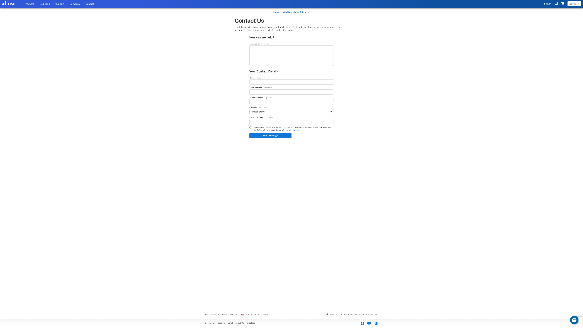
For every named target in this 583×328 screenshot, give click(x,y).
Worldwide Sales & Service (296, 12)
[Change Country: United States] (242, 314)
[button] (574, 320)
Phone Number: (260, 97)
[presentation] (291, 164)
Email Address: (260, 87)
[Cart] (563, 4)
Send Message (270, 135)
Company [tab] (75, 4)
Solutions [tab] (45, 4)
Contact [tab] (89, 4)
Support (277, 12)
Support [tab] (59, 4)
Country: (258, 107)
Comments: (259, 43)
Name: (257, 77)
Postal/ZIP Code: (261, 117)
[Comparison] (556, 4)
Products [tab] (29, 4)
